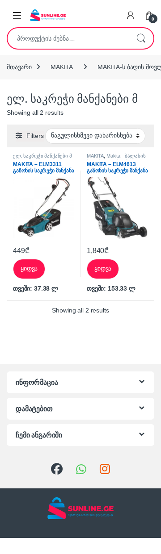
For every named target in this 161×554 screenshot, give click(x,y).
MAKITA (62, 67)
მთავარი (19, 67)
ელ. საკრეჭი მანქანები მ (42, 155)
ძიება (140, 38)
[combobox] (68, 38)
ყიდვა (29, 268)
